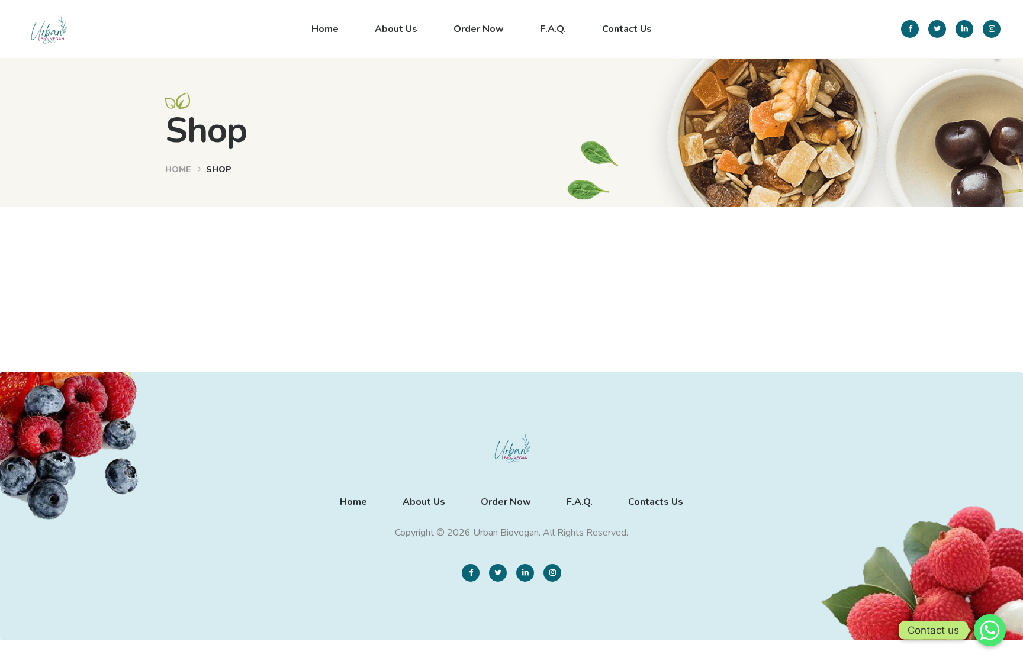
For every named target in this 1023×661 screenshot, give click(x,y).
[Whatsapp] (990, 630)
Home (325, 29)
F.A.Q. (553, 29)
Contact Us (627, 29)
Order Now (478, 29)
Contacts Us (655, 501)
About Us (396, 29)
